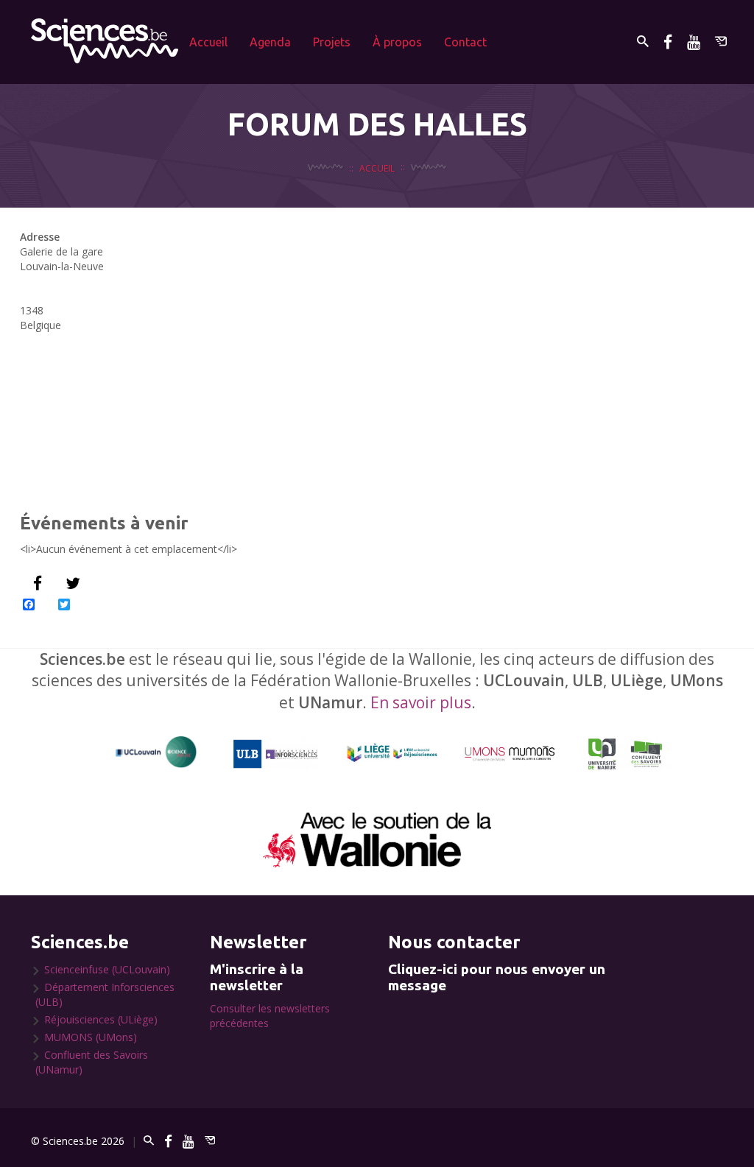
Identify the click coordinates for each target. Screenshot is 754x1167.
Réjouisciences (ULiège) (101, 1019)
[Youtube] (694, 41)
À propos (397, 42)
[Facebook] (668, 41)
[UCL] (156, 752)
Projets (331, 42)
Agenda (270, 42)
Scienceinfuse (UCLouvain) (107, 969)
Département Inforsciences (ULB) (105, 994)
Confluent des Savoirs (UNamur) (91, 1062)
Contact (465, 42)
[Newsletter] (721, 41)
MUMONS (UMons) (90, 1037)
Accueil (208, 42)
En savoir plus (420, 702)
